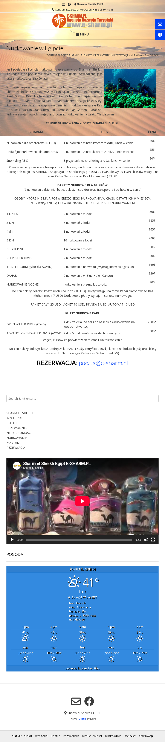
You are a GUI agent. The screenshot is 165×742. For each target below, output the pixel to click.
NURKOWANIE (16, 438)
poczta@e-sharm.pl (103, 362)
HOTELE (12, 423)
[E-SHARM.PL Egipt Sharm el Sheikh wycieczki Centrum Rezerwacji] (82, 21)
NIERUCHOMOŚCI (19, 433)
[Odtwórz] (12, 540)
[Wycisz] (146, 540)
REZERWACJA (15, 448)
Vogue (82, 718)
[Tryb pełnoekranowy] (153, 540)
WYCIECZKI (14, 418)
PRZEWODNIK (16, 428)
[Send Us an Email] (63, 4)
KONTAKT (13, 443)
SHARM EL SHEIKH (19, 413)
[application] (82, 501)
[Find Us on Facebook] (69, 4)
